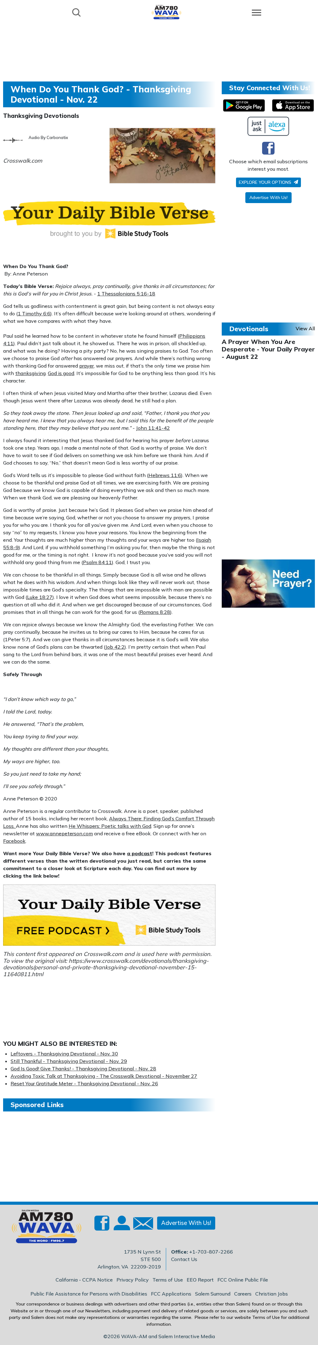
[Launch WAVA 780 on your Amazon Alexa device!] (268, 126)
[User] (121, 1227)
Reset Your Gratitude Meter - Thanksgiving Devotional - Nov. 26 (84, 1083)
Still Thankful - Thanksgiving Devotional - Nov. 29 (69, 1061)
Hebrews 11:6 (164, 475)
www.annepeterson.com (64, 833)
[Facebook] (268, 148)
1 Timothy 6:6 (34, 313)
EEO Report (200, 1280)
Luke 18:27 (39, 597)
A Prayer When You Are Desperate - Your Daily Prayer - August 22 (268, 349)
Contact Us (184, 1259)
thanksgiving (30, 373)
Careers (243, 1294)
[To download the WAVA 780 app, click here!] (244, 105)
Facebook (14, 841)
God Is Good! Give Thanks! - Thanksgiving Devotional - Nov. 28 (83, 1068)
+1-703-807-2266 (211, 1252)
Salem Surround (212, 1294)
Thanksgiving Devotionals (41, 115)
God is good (61, 373)
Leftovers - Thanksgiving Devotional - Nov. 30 (64, 1053)
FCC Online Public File (242, 1280)
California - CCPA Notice (84, 1280)
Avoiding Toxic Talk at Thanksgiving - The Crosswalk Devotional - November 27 (104, 1076)
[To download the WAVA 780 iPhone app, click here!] (293, 105)
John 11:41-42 (153, 428)
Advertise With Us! (268, 197)
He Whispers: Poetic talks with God (110, 826)
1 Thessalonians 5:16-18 (126, 293)
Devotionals (248, 329)
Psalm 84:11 (97, 562)
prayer (86, 366)
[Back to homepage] (166, 12)
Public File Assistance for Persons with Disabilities (88, 1294)
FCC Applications (171, 1294)
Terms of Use (167, 1280)
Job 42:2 (115, 647)
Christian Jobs (271, 1294)
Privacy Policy (132, 1280)
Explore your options (266, 182)
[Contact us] (140, 1225)
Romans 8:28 (155, 612)
